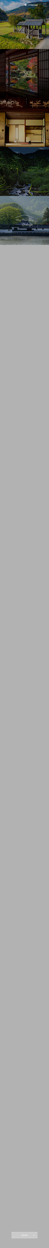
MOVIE (25, 1235)
